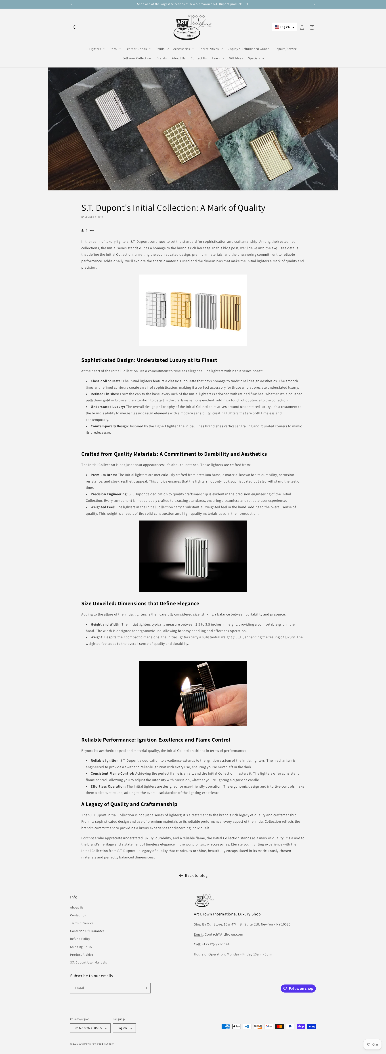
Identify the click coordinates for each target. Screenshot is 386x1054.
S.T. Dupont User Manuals (88, 962)
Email (198, 934)
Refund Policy (80, 939)
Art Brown (85, 1043)
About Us (77, 907)
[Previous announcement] (72, 4)
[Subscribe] (145, 988)
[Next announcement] (314, 4)
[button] (75, 27)
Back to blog (196, 875)
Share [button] (90, 230)
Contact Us (78, 915)
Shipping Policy (81, 947)
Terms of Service (82, 923)
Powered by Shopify (103, 1043)
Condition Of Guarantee (87, 931)
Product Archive (81, 955)
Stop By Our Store (208, 924)
